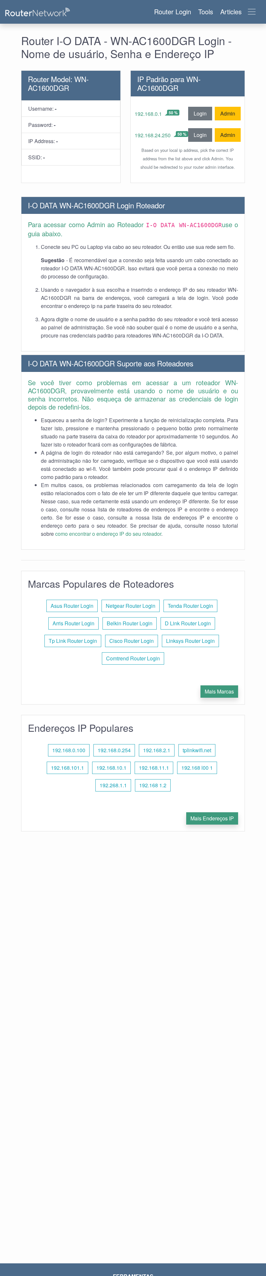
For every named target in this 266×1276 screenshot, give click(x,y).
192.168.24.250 (153, 135)
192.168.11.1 (154, 767)
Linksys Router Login (190, 640)
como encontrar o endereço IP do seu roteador (108, 533)
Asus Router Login (72, 605)
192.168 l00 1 (197, 767)
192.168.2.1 (156, 750)
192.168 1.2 (152, 785)
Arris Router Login (73, 623)
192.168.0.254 (114, 750)
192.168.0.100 (68, 750)
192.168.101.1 (67, 767)
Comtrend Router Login (133, 658)
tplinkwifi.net (197, 750)
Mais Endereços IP (212, 818)
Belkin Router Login (129, 623)
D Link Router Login (188, 623)
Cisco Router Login (131, 640)
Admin (227, 113)
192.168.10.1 (111, 767)
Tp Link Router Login (73, 640)
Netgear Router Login (130, 605)
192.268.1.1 (113, 785)
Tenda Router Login (190, 605)
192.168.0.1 (148, 113)
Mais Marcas (219, 691)
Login (200, 113)
